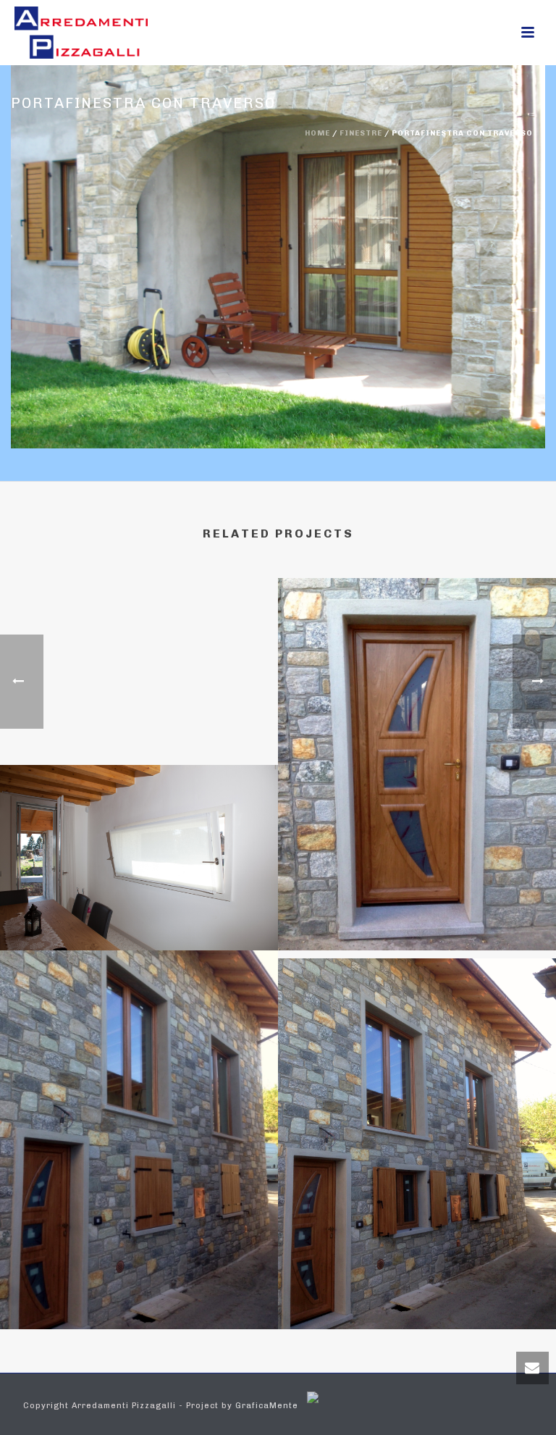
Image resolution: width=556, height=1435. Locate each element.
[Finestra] (139, 828)
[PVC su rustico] (417, 655)
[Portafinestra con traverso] (278, 246)
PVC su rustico (417, 911)
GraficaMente (266, 1405)
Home (317, 133)
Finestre (361, 133)
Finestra (139, 911)
